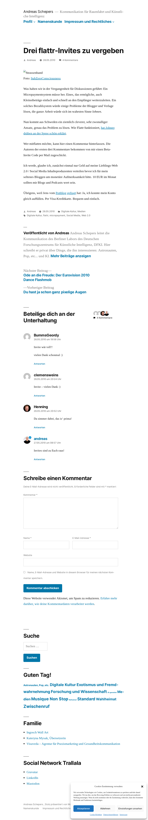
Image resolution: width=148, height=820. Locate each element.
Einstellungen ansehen (130, 808)
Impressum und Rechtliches (88, 21)
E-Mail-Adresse (81, 538)
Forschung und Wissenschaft (79, 691)
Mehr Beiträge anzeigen (71, 256)
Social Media (73, 215)
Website (27, 555)
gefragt (71, 193)
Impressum (123, 815)
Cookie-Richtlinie (96, 815)
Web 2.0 (86, 215)
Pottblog (61, 193)
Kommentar (30, 495)
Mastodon (33, 784)
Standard (86, 698)
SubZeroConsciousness (46, 78)
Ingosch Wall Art (37, 732)
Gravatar (32, 772)
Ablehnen (105, 808)
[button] (142, 786)
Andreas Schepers (38, 11)
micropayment (57, 215)
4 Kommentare (70, 60)
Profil (27, 21)
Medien (81, 211)
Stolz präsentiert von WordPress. (63, 804)
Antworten (39, 363)
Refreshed (73, 700)
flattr (45, 215)
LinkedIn (32, 778)
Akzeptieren (83, 808)
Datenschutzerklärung (110, 815)
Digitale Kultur (68, 211)
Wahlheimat (106, 699)
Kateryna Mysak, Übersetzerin (46, 738)
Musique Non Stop (49, 698)
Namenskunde (50, 21)
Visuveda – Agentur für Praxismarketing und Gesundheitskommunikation (73, 744)
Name (27, 538)
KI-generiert (112, 692)
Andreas (31, 60)
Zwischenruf (36, 706)
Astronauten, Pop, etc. (36, 685)
